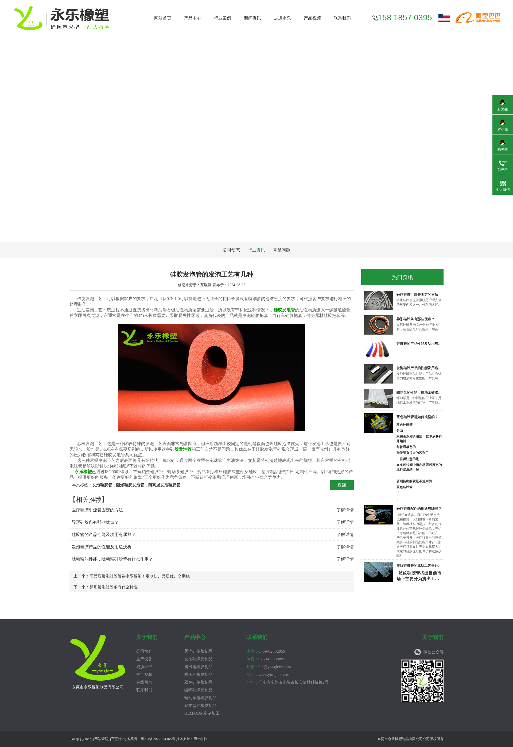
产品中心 (192, 18)
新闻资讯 (252, 18)
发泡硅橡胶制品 (198, 659)
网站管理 (101, 739)
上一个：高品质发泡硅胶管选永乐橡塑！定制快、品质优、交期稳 (131, 576)
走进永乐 (282, 18)
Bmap (75, 739)
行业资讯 (256, 250)
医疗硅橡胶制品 (198, 651)
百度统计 (118, 739)
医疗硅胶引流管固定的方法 (97, 510)
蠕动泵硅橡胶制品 (200, 698)
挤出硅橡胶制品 (198, 667)
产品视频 (312, 18)
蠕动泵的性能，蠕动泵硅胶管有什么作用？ (112, 559)
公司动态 (231, 250)
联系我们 (342, 18)
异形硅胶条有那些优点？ (95, 522)
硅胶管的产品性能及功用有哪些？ (104, 534)
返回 (341, 485)
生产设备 (144, 659)
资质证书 (144, 667)
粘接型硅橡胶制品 (200, 705)
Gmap (87, 739)
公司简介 (144, 651)
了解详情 (345, 510)
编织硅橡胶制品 (198, 690)
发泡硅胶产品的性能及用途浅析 (101, 547)
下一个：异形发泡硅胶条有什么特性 (105, 587)
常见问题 (281, 250)
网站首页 (162, 18)
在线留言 (144, 682)
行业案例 (222, 18)
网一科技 (200, 739)
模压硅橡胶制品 (198, 674)
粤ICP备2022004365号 (158, 739)
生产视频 (144, 674)
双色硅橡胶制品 (198, 682)
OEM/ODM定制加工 (202, 713)
